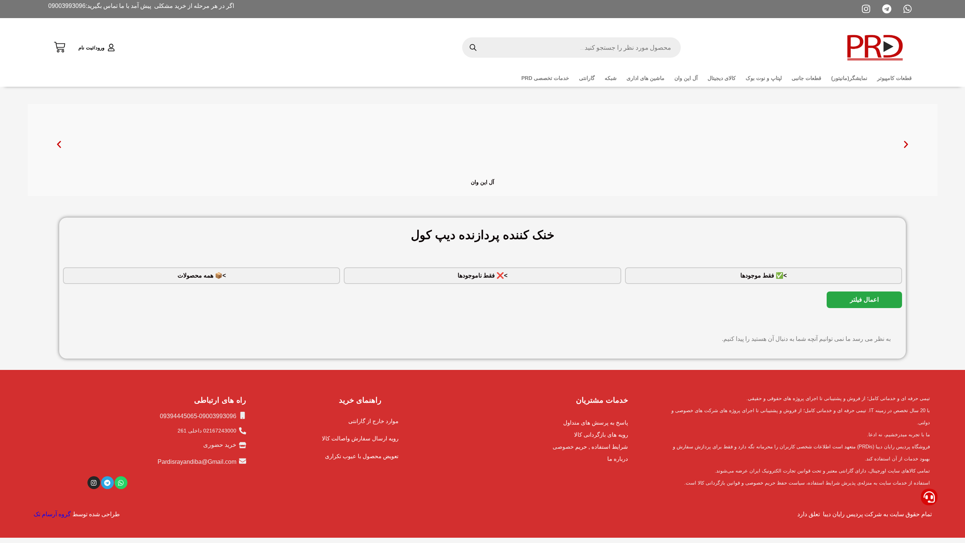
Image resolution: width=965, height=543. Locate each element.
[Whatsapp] (121, 482)
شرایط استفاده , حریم (601, 446)
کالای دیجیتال (722, 78)
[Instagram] (93, 482)
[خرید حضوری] (242, 445)
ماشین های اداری (645, 78)
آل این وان (686, 78)
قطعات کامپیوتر (894, 78)
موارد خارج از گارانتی (373, 421)
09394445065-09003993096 (198, 416)
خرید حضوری (219, 445)
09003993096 (67, 6)
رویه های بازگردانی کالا (601, 434)
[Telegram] (107, 482)
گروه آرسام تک (52, 514)
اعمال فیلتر (864, 299)
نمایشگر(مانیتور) (849, 78)
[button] (59, 144)
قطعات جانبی (806, 78)
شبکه (611, 78)
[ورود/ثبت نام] (111, 47)
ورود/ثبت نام (91, 48)
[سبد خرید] (59, 46)
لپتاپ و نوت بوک (764, 78)
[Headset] (929, 497)
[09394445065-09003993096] (242, 415)
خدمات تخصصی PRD (545, 78)
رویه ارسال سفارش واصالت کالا (360, 438)
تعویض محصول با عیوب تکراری (361, 456)
